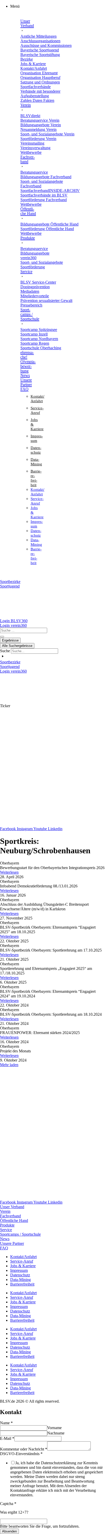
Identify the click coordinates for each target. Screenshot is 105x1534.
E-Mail (7, 1438)
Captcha (8, 1503)
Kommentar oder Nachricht (23, 1449)
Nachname (55, 1433)
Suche (5, 651)
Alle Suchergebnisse (17, 646)
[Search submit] (2, 636)
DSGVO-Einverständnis (21, 1454)
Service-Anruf (21, 1261)
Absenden (9, 1531)
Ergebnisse (10, 640)
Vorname (54, 1428)
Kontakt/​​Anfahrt (23, 1256)
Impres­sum (19, 1270)
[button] (57, 6)
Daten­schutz (20, 1275)
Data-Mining (20, 1279)
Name (6, 1423)
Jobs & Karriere (23, 1266)
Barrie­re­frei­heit (22, 1284)
